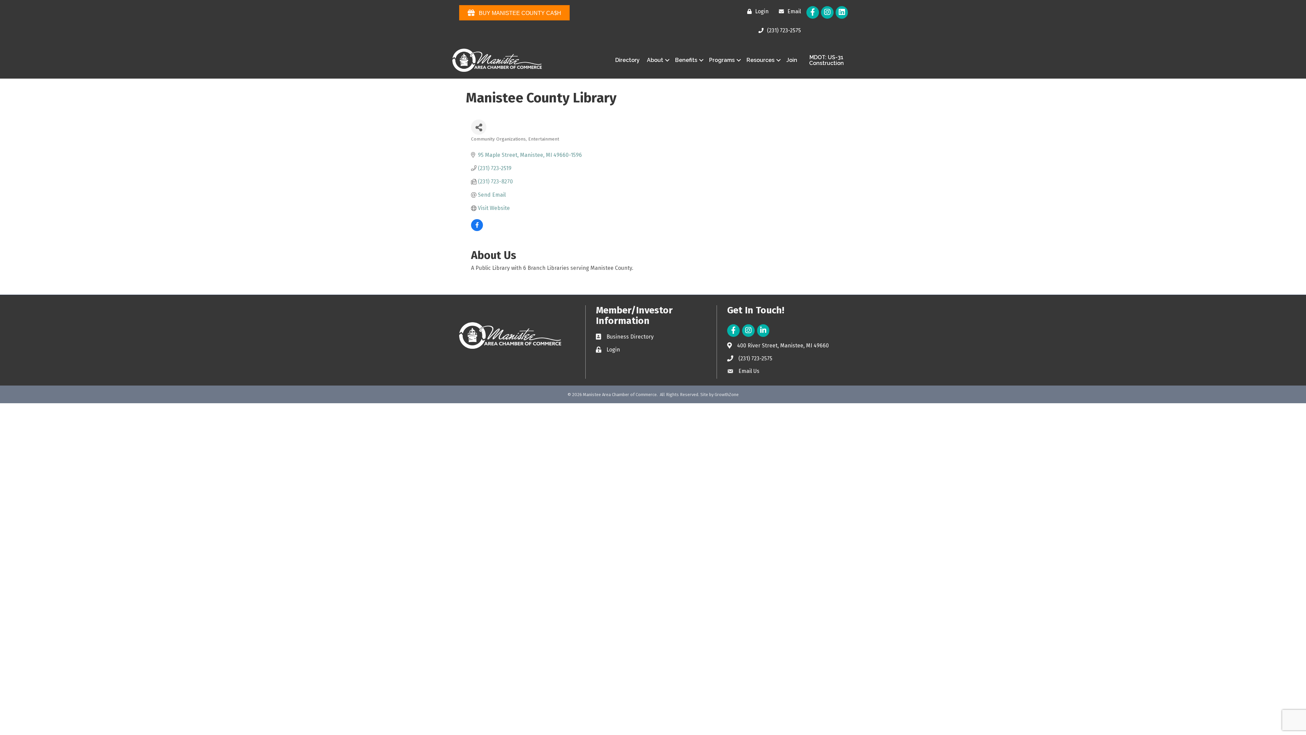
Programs (722, 60)
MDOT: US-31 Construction (826, 60)
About (655, 60)
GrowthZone (727, 394)
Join (791, 60)
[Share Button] (478, 127)
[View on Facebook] (477, 229)
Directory (627, 60)
